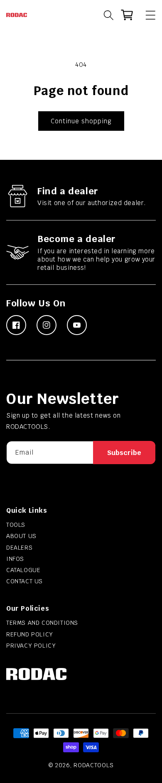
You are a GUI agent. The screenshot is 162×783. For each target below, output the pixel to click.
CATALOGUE (23, 570)
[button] (146, 15)
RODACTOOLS (93, 765)
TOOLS (15, 525)
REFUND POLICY (29, 634)
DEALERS (19, 547)
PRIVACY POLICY (31, 645)
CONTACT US (24, 581)
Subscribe (124, 452)
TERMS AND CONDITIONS (42, 622)
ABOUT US (21, 536)
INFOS (15, 559)
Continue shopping (81, 121)
